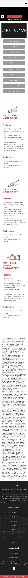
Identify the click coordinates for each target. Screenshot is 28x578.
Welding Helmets (14, 91)
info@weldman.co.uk (15, 19)
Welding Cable (14, 41)
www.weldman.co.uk (14, 557)
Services (14, 525)
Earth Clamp (14, 63)
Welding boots (14, 80)
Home (14, 512)
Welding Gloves (14, 75)
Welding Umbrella (14, 86)
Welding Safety (14, 69)
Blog (14, 538)
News (14, 529)
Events (14, 534)
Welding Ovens (14, 52)
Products (14, 521)
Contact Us (14, 542)
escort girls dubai (6, 354)
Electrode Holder (14, 57)
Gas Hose (14, 47)
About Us (14, 516)
